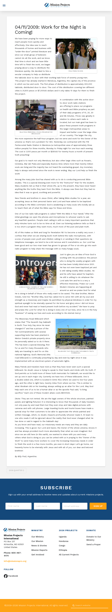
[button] (4, 5)
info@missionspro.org (15, 561)
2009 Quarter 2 (16, 470)
